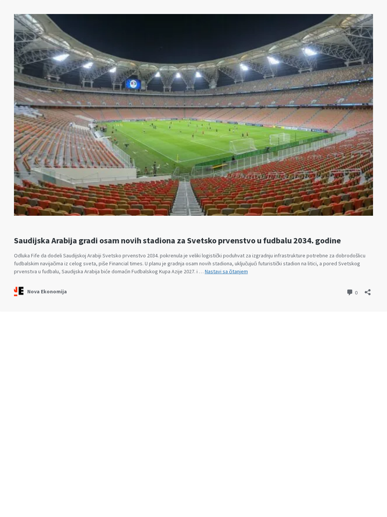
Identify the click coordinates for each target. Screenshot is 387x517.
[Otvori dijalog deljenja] (367, 290)
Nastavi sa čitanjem (226, 271)
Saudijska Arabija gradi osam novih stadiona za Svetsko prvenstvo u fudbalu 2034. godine (177, 240)
